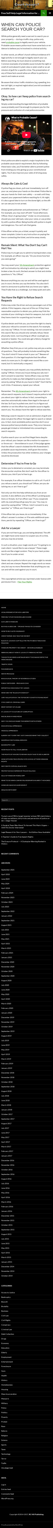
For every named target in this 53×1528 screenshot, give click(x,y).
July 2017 (5, 1128)
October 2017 (6, 1114)
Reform (4, 1431)
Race (3, 1426)
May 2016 (5, 1193)
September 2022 (7, 911)
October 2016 (6, 1170)
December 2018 (7, 1073)
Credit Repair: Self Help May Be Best (15, 636)
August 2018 (6, 1091)
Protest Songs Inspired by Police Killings (18, 771)
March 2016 (6, 1202)
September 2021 (7, 920)
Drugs (3, 1339)
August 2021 (6, 925)
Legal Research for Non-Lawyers (15, 612)
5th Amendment (27, 265)
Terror (3, 1459)
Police (3, 1408)
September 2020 (7, 976)
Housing (4, 1389)
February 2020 (7, 1008)
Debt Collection (7, 1334)
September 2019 (7, 1031)
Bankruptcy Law (8, 745)
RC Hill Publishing (36, 1514)
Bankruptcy (6, 1297)
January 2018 (6, 1110)
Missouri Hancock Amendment (14, 785)
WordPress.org (7, 1498)
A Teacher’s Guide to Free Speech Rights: (17, 837)
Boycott (4, 1302)
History (4, 1380)
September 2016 (7, 1174)
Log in (3, 1485)
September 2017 (7, 1119)
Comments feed (7, 1494)
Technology (5, 1454)
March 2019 (6, 1059)
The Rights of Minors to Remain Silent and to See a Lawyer (25, 754)
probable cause (12, 42)
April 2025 (5, 874)
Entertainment (7, 1362)
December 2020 (7, 962)
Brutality (4, 1306)
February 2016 (7, 1206)
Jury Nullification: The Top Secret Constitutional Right (24, 697)
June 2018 (5, 1100)
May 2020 (5, 994)
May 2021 (5, 939)
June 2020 (5, 990)
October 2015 (6, 1225)
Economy (5, 1343)
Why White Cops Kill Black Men (14, 766)
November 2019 (7, 1022)
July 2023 (5, 907)
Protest (4, 1422)
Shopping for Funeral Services (14, 740)
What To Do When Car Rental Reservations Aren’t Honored (25, 780)
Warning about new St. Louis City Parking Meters (21, 652)
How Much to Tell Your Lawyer (14, 750)
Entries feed (6, 1489)
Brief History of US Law (11, 707)
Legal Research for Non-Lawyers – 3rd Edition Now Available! (25, 832)
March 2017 (6, 1146)
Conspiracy (5, 1325)
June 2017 (5, 1133)
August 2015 (6, 1234)
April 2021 (5, 943)
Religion (4, 1435)
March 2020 (6, 1003)
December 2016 (7, 1160)
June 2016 (5, 1188)
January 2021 (6, 957)
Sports (3, 1445)
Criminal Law (6, 1329)
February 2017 (7, 1151)
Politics (4, 1412)
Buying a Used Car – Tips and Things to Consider (21, 626)
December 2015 (7, 1216)
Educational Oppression (11, 726)
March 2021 (6, 948)
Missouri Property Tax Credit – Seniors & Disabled (22, 648)
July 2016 (5, 1183)
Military (4, 1403)
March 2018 (6, 1105)
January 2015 (6, 1262)
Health (4, 1375)
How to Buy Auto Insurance (13, 631)
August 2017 (6, 1123)
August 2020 (6, 980)
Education (5, 1348)
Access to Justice (8, 1292)
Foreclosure (6, 1366)
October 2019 (6, 1027)
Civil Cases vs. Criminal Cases (13, 702)
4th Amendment (23, 391)
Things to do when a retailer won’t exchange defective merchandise (24, 658)
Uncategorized (7, 1468)
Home (3, 607)
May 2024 (5, 883)
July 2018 (5, 1096)
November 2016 (7, 1165)
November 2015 (7, 1220)
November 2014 (7, 1271)
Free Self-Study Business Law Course (16, 617)
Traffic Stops (6, 664)
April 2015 (5, 1253)
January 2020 (6, 1013)
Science (4, 1440)
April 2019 (5, 1054)
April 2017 (5, 1142)
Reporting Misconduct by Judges (15, 688)
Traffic (3, 1463)
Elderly (4, 1352)
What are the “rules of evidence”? (15, 693)
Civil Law (5, 1315)
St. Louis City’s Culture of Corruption (17, 712)
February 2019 (7, 1063)
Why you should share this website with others (21, 721)
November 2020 (7, 967)
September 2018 (7, 1086)
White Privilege (7, 674)
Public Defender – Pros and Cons (15, 683)
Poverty (4, 1417)
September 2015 (7, 1230)
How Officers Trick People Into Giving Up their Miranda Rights (24, 760)
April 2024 (5, 888)
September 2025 (7, 870)
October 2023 (6, 902)
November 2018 (7, 1077)
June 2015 (5, 1243)
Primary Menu (50, 13)
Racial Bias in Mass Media (11, 716)
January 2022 (6, 916)
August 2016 (6, 1179)
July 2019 (5, 1040)
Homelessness (7, 1385)
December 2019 (7, 1017)
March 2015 (6, 1257)
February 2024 (7, 893)
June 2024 (5, 879)
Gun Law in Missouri (9, 622)
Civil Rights (5, 1320)
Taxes (3, 1449)
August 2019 (6, 1036)
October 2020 (6, 971)
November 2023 (7, 897)
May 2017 (5, 1137)
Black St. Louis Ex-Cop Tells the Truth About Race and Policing (23, 642)
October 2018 (6, 1082)
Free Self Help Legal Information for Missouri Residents (21, 13)
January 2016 (6, 1211)
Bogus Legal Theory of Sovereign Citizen (18, 678)
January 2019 (6, 1068)
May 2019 (5, 1050)
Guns (3, 1371)
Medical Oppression (9, 731)
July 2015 (5, 1239)
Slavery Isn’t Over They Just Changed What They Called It (25, 735)
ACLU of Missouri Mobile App (13, 776)
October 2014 (6, 1276)
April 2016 (5, 1197)
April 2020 (5, 999)
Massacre (5, 1399)
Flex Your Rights (25, 582)
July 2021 (5, 930)
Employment (6, 1357)
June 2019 (5, 1045)
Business (4, 1311)
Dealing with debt (9, 790)
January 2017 (6, 1156)
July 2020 (5, 985)
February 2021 (7, 953)
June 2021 (5, 934)
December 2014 (7, 1266)
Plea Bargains (7, 669)
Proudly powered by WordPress (12, 1525)
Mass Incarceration (9, 1394)
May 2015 (5, 1248)
